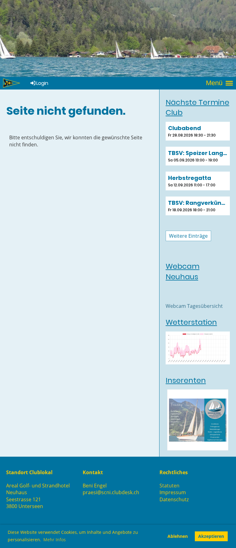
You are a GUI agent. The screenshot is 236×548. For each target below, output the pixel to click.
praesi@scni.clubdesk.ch (111, 492)
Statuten (169, 485)
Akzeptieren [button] (211, 536)
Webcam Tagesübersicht (194, 306)
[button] (198, 131)
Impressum (172, 492)
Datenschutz (174, 499)
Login (42, 83)
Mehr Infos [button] (54, 539)
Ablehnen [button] (177, 536)
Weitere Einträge (188, 235)
